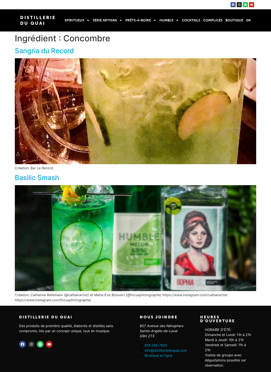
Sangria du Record (44, 51)
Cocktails (191, 20)
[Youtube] (251, 4)
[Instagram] (239, 4)
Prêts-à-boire (138, 20)
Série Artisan (105, 20)
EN (248, 20)
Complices (213, 20)
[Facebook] (233, 4)
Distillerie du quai (46, 317)
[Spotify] (245, 4)
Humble (166, 20)
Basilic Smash (37, 178)
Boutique (234, 20)
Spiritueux (74, 20)
